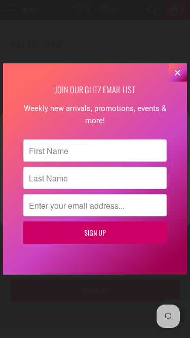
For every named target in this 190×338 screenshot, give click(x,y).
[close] (178, 72)
